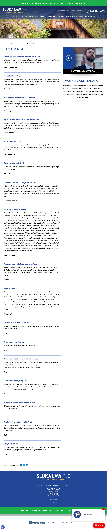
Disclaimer (53, 502)
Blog (81, 16)
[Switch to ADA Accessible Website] (3, 527)
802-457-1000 (97, 11)
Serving (61, 16)
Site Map (53, 499)
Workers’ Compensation (45, 16)
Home (14, 16)
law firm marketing (54, 524)
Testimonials (71, 16)
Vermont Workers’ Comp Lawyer (14, 44)
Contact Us (90, 16)
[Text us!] (99, 526)
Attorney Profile (26, 16)
